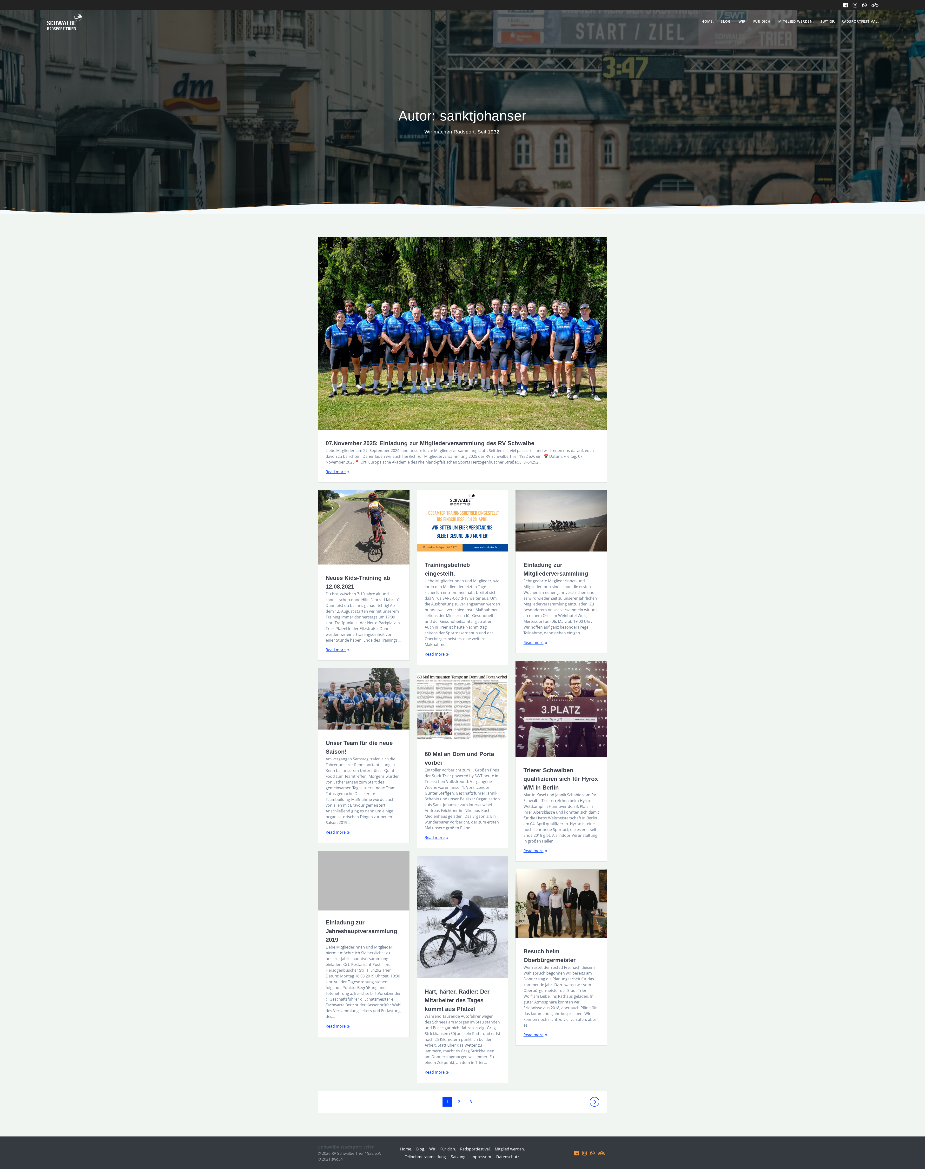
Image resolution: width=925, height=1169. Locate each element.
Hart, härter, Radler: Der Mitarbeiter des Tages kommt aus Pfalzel (457, 1000)
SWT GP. (827, 21)
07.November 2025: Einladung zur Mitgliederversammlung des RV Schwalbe (430, 443)
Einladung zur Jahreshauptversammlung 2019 (361, 931)
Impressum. (481, 1156)
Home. (707, 21)
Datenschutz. (508, 1156)
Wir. (743, 21)
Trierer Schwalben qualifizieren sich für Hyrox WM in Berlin (560, 779)
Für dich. (762, 21)
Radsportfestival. (860, 21)
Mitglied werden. (796, 21)
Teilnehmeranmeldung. (426, 1156)
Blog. (726, 21)
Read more (336, 471)
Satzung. (458, 1156)
